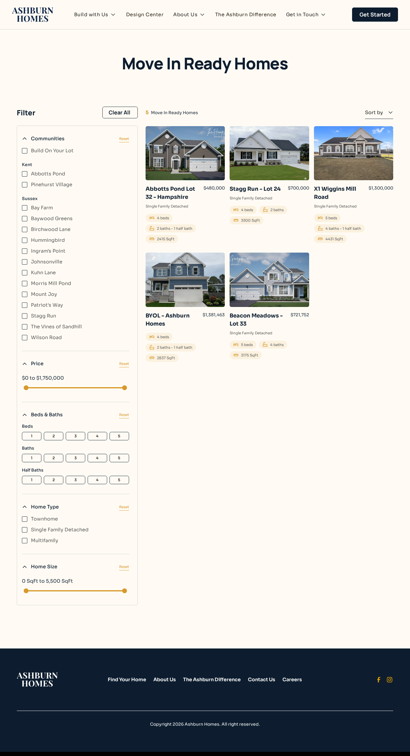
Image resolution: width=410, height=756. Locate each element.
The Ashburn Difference (245, 14)
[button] (95, 15)
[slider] (26, 387)
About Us (164, 679)
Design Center (145, 14)
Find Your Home (127, 679)
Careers (292, 679)
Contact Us (261, 679)
